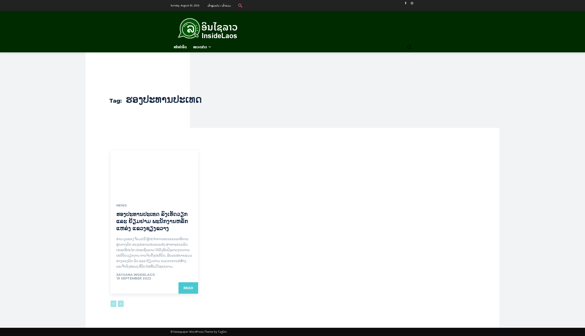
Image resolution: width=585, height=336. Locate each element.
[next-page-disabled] (121, 304)
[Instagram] (412, 3)
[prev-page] (113, 304)
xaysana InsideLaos (135, 275)
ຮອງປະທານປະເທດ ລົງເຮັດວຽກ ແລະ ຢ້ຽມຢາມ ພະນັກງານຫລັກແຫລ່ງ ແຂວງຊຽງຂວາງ (152, 221)
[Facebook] (405, 3)
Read (188, 288)
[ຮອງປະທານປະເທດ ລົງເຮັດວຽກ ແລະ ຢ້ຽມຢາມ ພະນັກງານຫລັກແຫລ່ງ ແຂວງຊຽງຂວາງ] (154, 173)
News (121, 205)
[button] (240, 5)
